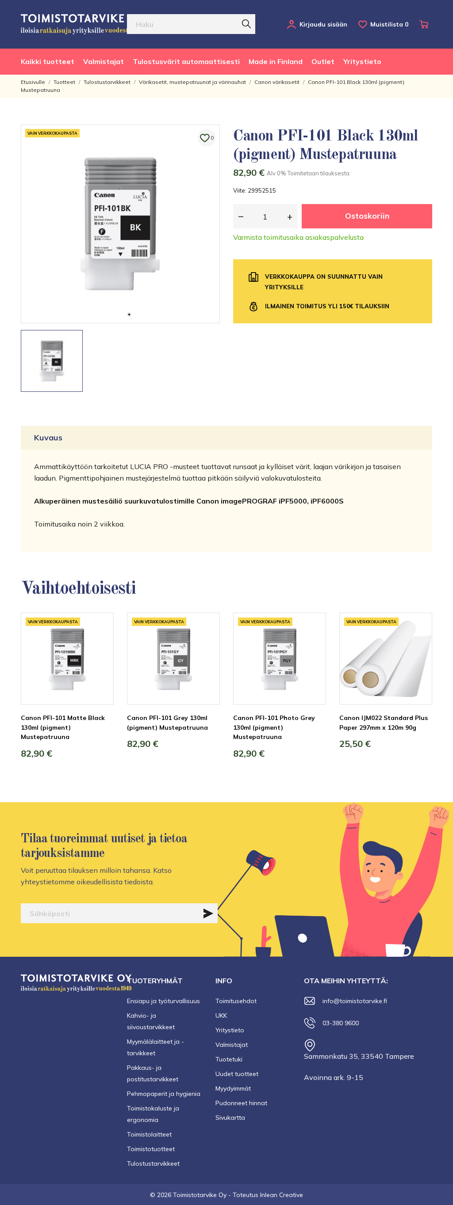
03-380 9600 (340, 1023)
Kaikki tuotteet (47, 61)
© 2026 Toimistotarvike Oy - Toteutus (205, 1195)
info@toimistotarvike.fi (354, 1001)
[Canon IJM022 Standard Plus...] (419, 646)
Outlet (322, 61)
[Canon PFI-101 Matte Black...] (100, 646)
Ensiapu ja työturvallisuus (163, 1001)
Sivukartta (230, 1118)
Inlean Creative (281, 1195)
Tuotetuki (228, 1059)
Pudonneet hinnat (241, 1103)
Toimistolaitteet (149, 1134)
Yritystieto (362, 61)
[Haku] (246, 24)
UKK (221, 1015)
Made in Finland (276, 61)
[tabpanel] (120, 224)
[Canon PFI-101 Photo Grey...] (313, 646)
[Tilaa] (208, 913)
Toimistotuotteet (151, 1149)
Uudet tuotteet (236, 1074)
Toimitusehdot (236, 1001)
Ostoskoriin (367, 216)
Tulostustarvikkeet (153, 1163)
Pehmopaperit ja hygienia (163, 1094)
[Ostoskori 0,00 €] (425, 24)
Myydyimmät (233, 1088)
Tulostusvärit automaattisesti (186, 61)
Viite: (239, 190)
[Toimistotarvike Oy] (83, 24)
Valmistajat (103, 61)
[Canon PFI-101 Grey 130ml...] (206, 646)
